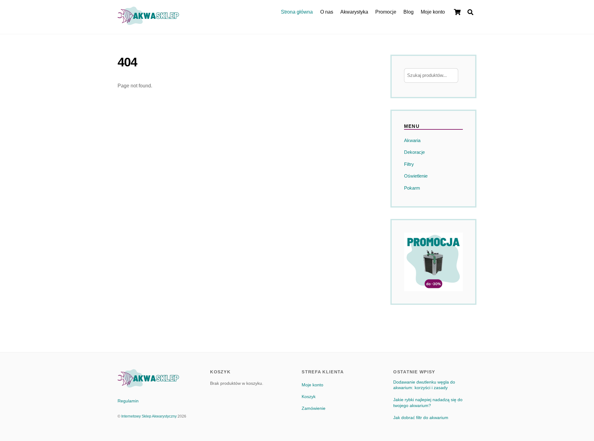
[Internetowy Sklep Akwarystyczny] (148, 22)
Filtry (409, 164)
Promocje (385, 12)
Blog (408, 12)
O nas (326, 12)
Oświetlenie (416, 175)
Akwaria (412, 140)
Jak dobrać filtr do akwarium (420, 417)
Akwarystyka (354, 12)
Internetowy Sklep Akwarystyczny (149, 416)
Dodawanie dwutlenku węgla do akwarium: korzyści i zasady (424, 385)
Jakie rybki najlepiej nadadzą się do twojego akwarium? (428, 402)
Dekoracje (414, 152)
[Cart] (457, 12)
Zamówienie (313, 408)
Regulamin (128, 400)
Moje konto (433, 12)
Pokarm (412, 188)
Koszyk (309, 396)
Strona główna (297, 12)
